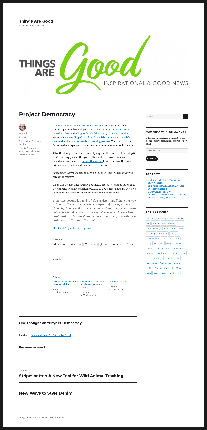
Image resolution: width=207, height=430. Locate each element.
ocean (183, 253)
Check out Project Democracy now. (72, 228)
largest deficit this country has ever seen (100, 133)
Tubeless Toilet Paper (157, 189)
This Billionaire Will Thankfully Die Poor (166, 186)
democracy (24, 151)
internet (150, 253)
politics (22, 144)
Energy (173, 233)
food (171, 238)
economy (151, 233)
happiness (179, 243)
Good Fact (159, 243)
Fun (178, 238)
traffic (149, 268)
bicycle (155, 218)
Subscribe (151, 159)
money (174, 253)
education (163, 233)
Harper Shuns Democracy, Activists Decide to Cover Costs (92, 284)
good (149, 243)
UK (172, 268)
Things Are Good (36, 21)
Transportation (161, 268)
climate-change (154, 228)
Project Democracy (92, 161)
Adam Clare (24, 133)
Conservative (33, 148)
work (179, 273)
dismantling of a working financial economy (90, 137)
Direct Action (25, 141)
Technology (165, 263)
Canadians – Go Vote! (118, 281)
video (155, 273)
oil (148, 258)
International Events (175, 248)
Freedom (36, 141)
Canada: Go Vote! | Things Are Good (51, 335)
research (168, 258)
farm (164, 238)
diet (166, 228)
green (169, 243)
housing (159, 248)
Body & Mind (167, 218)
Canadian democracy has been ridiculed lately (78, 125)
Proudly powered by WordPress (51, 417)
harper (37, 151)
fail (31, 151)
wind (171, 273)
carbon (155, 223)
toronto (177, 263)
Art (148, 218)
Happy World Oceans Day (159, 192)
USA (149, 273)
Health (150, 248)
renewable (157, 258)
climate (171, 223)
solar (177, 258)
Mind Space (162, 253)
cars (163, 223)
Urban (179, 268)
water (163, 273)
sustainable (152, 263)
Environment (153, 238)
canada (22, 148)
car (148, 223)
